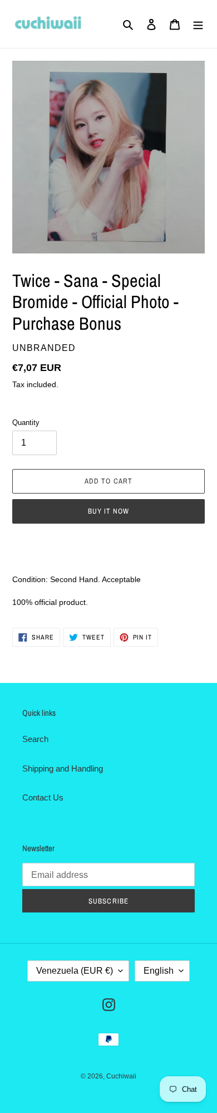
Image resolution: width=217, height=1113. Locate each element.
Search (35, 739)
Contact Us (42, 797)
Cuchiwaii (121, 1076)
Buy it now (108, 511)
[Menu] (198, 24)
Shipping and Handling (62, 768)
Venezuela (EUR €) (74, 970)
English (159, 970)
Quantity (26, 422)
